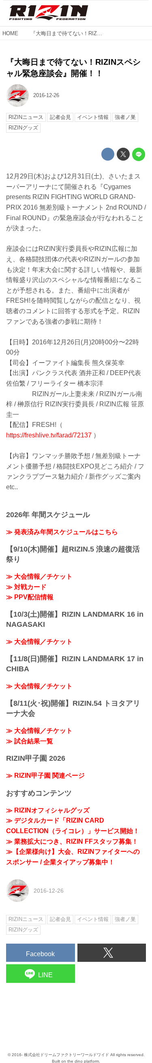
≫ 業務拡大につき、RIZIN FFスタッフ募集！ (72, 841)
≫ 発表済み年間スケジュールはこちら (62, 531)
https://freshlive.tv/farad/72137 (49, 435)
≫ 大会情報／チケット (39, 576)
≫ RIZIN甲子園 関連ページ (45, 775)
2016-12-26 (46, 95)
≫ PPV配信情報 (30, 597)
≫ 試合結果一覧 (29, 741)
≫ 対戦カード (26, 586)
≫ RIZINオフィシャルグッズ (48, 810)
